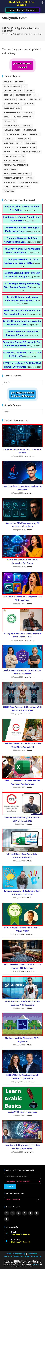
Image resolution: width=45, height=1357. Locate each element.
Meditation (31, 143)
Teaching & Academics (28, 182)
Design (22, 99)
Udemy (7, 187)
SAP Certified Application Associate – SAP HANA (23, 34)
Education (29, 104)
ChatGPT (29, 91)
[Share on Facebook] (12, 1213)
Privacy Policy (19, 1253)
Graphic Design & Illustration (17, 126)
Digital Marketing (12, 104)
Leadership (9, 139)
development (35, 99)
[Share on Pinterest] (18, 1213)
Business (19, 82)
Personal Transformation (16, 165)
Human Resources (12, 130)
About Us (8, 1256)
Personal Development (14, 156)
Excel (6, 117)
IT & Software (30, 130)
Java (24, 134)
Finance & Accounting (23, 117)
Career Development (13, 91)
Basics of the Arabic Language (22, 1112)
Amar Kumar (29, 456)
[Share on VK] (30, 1213)
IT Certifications (11, 134)
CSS (36, 95)
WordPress (9, 191)
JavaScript (35, 134)
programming (10, 169)
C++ (25, 86)
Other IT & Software (32, 152)
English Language (12, 108)
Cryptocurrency (23, 95)
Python (29, 178)
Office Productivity (26, 147)
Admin (29, 530)
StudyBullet (9, 182)
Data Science (9, 99)
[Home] (3, 34)
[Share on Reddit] (36, 1213)
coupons (8, 95)
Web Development (21, 187)
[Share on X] (6, 1213)
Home (8, 1253)
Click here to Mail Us (20, 1234)
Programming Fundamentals (17, 174)
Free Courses (10, 121)
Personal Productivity (14, 161)
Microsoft (8, 147)
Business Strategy (12, 86)
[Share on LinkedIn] (24, 1213)
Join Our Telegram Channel (22, 65)
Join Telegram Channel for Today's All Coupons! (22, 394)
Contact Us (36, 1256)
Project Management (13, 178)
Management (23, 139)
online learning (11, 152)
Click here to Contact (20, 1242)
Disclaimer (32, 1253)
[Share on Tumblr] (6, 1219)
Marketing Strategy (13, 143)
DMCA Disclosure (21, 1256)
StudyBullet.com (15, 18)
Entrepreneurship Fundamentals (19, 112)
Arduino (8, 82)
